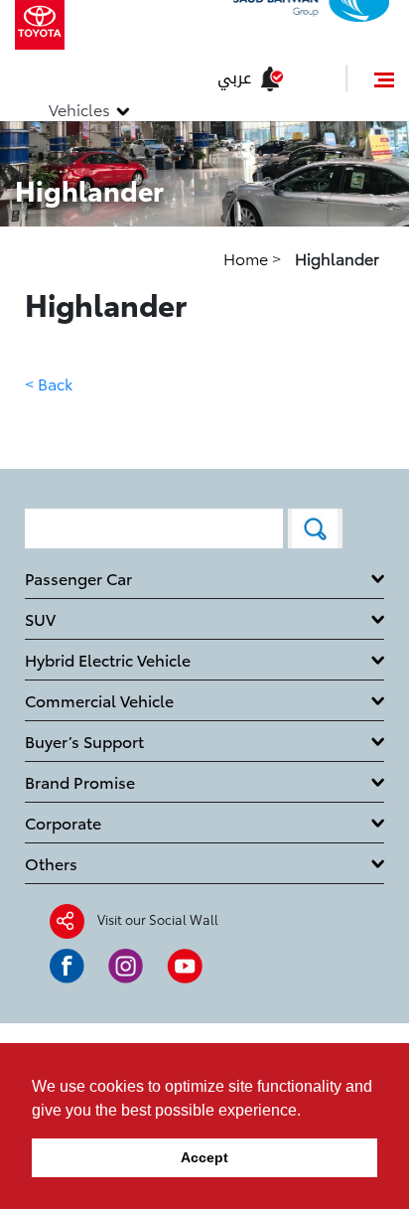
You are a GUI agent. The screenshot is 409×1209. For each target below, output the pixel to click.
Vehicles (79, 108)
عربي (234, 78)
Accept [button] (204, 1157)
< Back (48, 383)
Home (247, 257)
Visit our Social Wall (157, 919)
